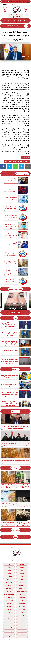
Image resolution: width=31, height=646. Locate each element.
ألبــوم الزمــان (9, 619)
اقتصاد (22, 573)
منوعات (9, 579)
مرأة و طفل (22, 610)
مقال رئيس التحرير (15, 289)
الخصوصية (9, 628)
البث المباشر (9, 597)
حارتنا (9, 613)
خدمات (22, 600)
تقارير (14, 20)
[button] (28, 301)
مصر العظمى (22, 585)
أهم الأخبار (15, 411)
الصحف (9, 591)
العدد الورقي (15, 312)
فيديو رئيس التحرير (9, 594)
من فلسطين (22, 625)
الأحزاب (22, 616)
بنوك (9, 616)
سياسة (20, 20)
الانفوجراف (9, 603)
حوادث (9, 573)
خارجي (4, 20)
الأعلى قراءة (15, 467)
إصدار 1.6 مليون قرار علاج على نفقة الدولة (16, 161)
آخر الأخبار (15, 369)
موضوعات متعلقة (22, 173)
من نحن (9, 625)
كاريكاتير (9, 585)
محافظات (22, 582)
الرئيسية (22, 564)
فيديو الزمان (22, 594)
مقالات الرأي (9, 588)
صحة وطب (9, 576)
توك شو (9, 606)
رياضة (9, 20)
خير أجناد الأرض (9, 600)
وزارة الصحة (24, 158)
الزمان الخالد (22, 597)
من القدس (22, 622)
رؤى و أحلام (22, 606)
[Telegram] (22, 166)
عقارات (9, 610)
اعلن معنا (22, 628)
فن (22, 576)
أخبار (25, 20)
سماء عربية (22, 603)
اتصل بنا (22, 631)
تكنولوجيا (21, 579)
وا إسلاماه (22, 588)
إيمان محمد (22, 66)
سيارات (22, 613)
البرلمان (22, 619)
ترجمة (9, 622)
